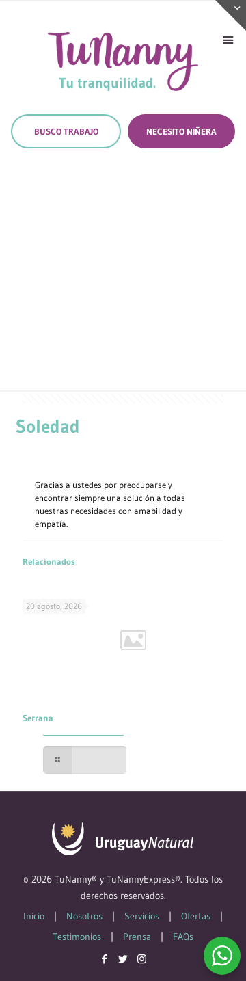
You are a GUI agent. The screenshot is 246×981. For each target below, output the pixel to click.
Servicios (141, 916)
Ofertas (195, 916)
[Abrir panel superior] (230, 15)
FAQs (183, 936)
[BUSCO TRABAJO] (66, 131)
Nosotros (84, 916)
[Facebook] (105, 958)
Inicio (33, 916)
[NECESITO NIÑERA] (181, 131)
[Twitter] (123, 958)
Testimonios (77, 936)
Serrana (38, 717)
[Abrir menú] (227, 40)
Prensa (137, 936)
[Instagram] (142, 958)
